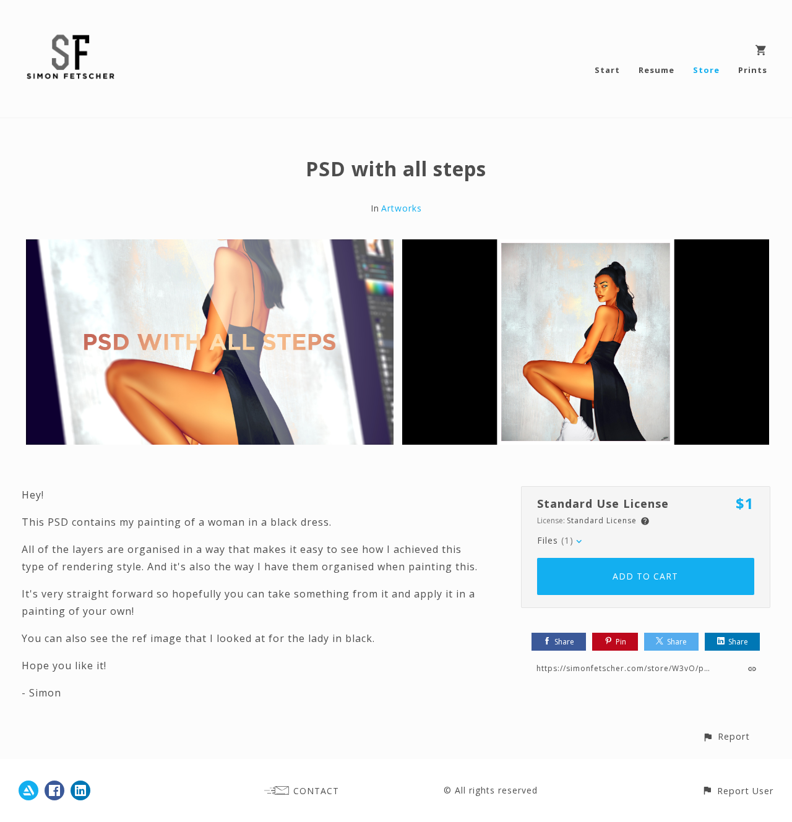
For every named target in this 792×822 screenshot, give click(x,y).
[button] (726, 736)
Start (607, 69)
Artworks (401, 208)
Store (706, 69)
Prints (752, 69)
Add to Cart (645, 576)
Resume (656, 69)
